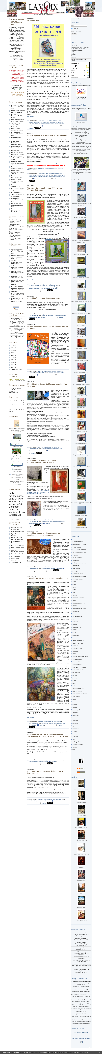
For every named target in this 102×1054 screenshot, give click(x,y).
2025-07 (13, 352)
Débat (74, 589)
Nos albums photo (76, 180)
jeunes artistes (57, 175)
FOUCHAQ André (16, 286)
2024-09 (13, 367)
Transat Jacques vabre (81, 443)
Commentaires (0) (60, 122)
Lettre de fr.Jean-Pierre (81, 945)
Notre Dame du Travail (17, 547)
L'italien (81, 894)
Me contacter (81, 19)
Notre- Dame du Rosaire (79, 667)
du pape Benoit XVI (81, 948)
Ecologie (75, 595)
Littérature (75, 646)
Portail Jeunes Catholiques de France (17, 550)
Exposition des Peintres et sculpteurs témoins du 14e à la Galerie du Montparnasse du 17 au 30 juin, (47, 735)
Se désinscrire (77, 31)
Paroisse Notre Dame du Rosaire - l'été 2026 (18, 111)
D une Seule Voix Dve (81, 827)
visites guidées (77, 742)
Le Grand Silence (81, 815)
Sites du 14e (76, 715)
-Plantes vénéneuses (14, 232)
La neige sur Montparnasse (81, 266)
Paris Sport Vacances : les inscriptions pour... (17, 176)
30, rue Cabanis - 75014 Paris (78, 48)
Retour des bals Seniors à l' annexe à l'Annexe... (17, 267)
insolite (74, 632)
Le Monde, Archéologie (15, 388)
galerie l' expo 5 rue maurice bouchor (53, 176)
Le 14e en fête (15, 150)
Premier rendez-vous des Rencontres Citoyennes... (17, 210)
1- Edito (75, 539)
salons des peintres (46, 801)
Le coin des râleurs (78, 643)
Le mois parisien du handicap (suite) (16, 147)
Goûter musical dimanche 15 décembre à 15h (17, 200)
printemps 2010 (81, 478)
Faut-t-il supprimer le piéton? (16, 220)
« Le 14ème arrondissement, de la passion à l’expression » (45, 772)
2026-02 (13, 350)
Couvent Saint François (17, 531)
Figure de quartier (77, 616)
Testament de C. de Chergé (81, 944)
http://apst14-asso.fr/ (38, 748)
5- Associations (77, 547)
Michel (13, 255)
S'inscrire (75, 28)
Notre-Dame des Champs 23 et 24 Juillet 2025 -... (17, 134)
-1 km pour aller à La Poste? (16, 227)
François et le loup (17, 446)
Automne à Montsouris (81, 527)
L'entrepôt (14, 506)
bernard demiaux (46, 568)
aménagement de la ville (79, 563)
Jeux (74, 638)
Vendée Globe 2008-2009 (81, 372)
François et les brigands (17, 456)
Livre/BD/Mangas (77, 648)
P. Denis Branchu (17, 85)
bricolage (75, 571)
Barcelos (81, 419)
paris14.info (12, 391)
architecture (76, 565)
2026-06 (13, 348)
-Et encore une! (13, 228)
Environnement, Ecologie (79, 608)
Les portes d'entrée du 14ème (81, 396)
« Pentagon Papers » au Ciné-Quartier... (18, 195)
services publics (77, 710)
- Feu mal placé (13, 239)
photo (74, 680)
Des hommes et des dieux (81, 789)
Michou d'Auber (81, 907)
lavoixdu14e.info (20, 380)
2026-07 (13, 345)
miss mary (56, 448)
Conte (74, 581)
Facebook (45, 125)
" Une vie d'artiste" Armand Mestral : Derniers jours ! (48, 578)
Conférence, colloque (78, 574)
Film (74, 619)
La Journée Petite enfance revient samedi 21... (17, 163)
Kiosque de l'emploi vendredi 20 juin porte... (17, 167)
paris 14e (13, 509)
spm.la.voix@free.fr (16, 520)
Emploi (74, 600)
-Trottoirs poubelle (14, 234)
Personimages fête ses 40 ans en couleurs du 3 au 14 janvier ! (47, 328)
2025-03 (13, 357)
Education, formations (78, 598)
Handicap (75, 622)
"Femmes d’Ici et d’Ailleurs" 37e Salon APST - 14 (17, 125)
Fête (74, 614)
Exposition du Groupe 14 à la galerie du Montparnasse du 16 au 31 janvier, (43, 461)
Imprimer (55, 178)
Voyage (75, 747)
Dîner (74, 592)
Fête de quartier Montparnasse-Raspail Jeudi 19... (17, 172)
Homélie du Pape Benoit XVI (81, 940)
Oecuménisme (76, 672)
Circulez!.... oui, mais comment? (14, 222)
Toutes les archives (16, 369)
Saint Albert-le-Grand (17, 554)
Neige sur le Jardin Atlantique (81, 455)
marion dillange (58, 521)
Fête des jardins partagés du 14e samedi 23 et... (17, 273)
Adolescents (76, 560)
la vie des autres (81, 802)
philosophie (76, 678)
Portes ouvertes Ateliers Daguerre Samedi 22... (17, 189)
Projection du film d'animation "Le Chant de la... (17, 205)
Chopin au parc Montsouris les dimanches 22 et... (16, 143)
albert (12, 271)
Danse (74, 587)
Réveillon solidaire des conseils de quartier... (17, 300)
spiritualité (75, 723)
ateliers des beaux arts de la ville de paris (52, 315)
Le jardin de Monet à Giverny (81, 277)
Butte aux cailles (13, 392)
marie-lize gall (39, 288)
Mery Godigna (81, 337)
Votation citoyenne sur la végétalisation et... (18, 185)
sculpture (75, 704)
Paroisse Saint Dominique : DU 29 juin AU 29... (17, 116)
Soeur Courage (17, 471)
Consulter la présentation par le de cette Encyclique (81, 965)
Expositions (76, 611)
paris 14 (13, 498)
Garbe (13, 276)
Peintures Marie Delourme (81, 360)
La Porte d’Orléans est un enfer (17, 277)
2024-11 (13, 364)
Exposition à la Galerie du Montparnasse (43, 298)
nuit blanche (41, 176)
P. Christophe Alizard (16, 87)
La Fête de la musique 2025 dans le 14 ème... (17, 153)
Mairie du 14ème (77, 659)
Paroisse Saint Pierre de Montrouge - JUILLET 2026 (18, 107)
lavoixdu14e (15, 515)
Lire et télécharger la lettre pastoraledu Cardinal (81, 954)
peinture (75, 675)
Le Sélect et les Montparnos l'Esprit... (17, 129)
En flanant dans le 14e (79, 603)
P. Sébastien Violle (17, 88)
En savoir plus (84, 1052)
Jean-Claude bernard (81, 348)
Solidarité (75, 720)
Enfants (75, 605)
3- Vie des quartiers (78, 541)
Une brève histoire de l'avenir (17, 478)
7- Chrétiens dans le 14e (79, 552)
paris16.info (12, 390)
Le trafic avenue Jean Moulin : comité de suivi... (17, 262)
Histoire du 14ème (77, 627)
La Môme (81, 867)
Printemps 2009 (81, 407)
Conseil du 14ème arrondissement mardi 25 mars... (17, 181)
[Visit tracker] (81, 1043)
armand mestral (45, 723)
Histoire (75, 624)
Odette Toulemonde (81, 920)
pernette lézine (38, 523)
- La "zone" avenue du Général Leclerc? (15, 236)
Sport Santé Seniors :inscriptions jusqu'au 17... (17, 257)
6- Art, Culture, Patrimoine (79, 549)
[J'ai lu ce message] (100, 1052)
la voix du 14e (16, 504)
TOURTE (13, 261)
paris (11, 493)
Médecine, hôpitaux (78, 662)
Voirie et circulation (78, 744)
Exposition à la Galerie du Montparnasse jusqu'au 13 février (47, 385)
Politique (75, 686)
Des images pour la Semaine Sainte (81, 301)
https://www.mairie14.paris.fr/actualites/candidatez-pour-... (43, 163)
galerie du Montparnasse (35, 801)
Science (75, 702)
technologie (76, 728)
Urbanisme (75, 739)
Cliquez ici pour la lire (81, 936)
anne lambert (47, 288)
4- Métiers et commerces (79, 544)
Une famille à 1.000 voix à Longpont (81, 229)
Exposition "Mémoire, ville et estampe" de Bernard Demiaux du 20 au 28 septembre (47, 534)
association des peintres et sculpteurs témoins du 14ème (42, 287)
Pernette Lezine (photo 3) (34, 493)
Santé (74, 699)
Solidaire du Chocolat (81, 431)
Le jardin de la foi (17, 461)
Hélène (13, 266)
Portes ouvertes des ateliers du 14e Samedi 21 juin (17, 158)
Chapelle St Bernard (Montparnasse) (16, 528)
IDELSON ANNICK (16, 298)
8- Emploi (75, 555)
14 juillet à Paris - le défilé (81, 217)
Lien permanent (51, 122)
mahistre (13, 249)
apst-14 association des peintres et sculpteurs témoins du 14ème (48, 123)
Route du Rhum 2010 (81, 515)
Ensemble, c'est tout (81, 840)
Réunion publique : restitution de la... (16, 138)
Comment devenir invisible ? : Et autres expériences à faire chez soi (17, 430)
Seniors (75, 707)
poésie (74, 683)
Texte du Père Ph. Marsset (81, 971)
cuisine (74, 584)
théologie (75, 734)
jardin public (76, 635)
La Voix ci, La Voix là (78, 640)
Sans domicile (76, 696)
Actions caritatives (77, 557)
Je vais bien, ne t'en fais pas (81, 854)
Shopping (75, 712)
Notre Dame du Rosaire (17, 545)
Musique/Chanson (77, 664)
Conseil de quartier (78, 579)
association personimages (54, 372)
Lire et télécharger (81, 960)
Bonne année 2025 (16, 192)
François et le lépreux (17, 441)
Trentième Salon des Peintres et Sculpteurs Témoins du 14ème (44, 189)
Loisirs (74, 653)
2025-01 (13, 360)
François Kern (81, 325)
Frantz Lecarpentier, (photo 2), (41, 492)
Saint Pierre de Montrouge (15, 559)
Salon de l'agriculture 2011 (81, 254)
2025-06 (13, 355)
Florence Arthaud (81, 192)
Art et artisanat (76, 568)
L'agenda (73, 60)
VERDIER (14, 292)
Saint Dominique (15, 556)
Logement (75, 651)
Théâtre (75, 731)
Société (75, 718)
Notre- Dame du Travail (79, 670)
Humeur (75, 629)
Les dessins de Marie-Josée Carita (81, 467)
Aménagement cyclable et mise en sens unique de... (17, 295)
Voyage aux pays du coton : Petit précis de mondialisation (17, 483)
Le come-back (81, 880)
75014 (20, 501)
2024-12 (13, 362)
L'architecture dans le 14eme (80, 656)
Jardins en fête (81, 490)
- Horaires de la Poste (15, 238)
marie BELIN (81, 289)
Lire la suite (30, 116)
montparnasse (16, 496)
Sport (74, 726)
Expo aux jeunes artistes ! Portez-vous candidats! (47, 135)
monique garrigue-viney (17, 280)
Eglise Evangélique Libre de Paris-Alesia (17, 538)
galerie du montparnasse (35, 125)
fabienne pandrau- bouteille (39, 450)
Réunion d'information (78, 688)
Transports (75, 736)
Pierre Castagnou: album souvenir (81, 384)
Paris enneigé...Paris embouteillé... (14, 225)
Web (74, 750)
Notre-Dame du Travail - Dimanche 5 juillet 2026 (17, 120)
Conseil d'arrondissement (79, 576)
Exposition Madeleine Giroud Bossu (81, 313)
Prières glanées (17, 466)
